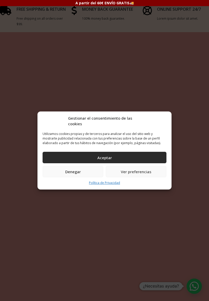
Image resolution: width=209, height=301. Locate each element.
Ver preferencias (136, 171)
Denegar (73, 171)
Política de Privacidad (104, 183)
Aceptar (104, 157)
